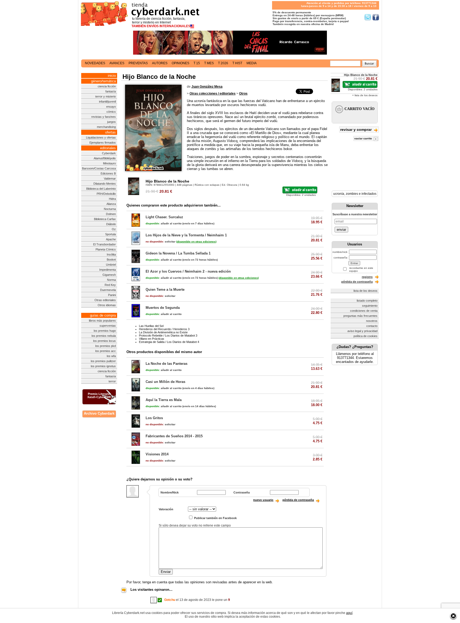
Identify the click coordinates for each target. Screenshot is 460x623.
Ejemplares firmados (102, 142)
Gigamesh (109, 274)
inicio (112, 76)
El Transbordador (104, 244)
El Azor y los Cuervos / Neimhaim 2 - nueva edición (188, 271)
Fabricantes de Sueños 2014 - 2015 (174, 436)
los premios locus (104, 340)
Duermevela (108, 290)
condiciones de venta (363, 310)
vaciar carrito (363, 138)
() (196, 241)
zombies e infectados (361, 194)
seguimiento (369, 305)
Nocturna (110, 209)
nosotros (371, 320)
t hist (237, 63)
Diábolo (111, 224)
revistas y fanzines (103, 116)
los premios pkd (105, 345)
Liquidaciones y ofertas (101, 137)
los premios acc (105, 351)
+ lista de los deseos (364, 95)
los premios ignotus (103, 366)
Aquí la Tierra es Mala (164, 400)
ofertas (110, 132)
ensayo (111, 106)
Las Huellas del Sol (151, 325)
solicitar (160, 241)
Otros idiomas (107, 305)
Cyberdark (109, 153)
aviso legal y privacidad (362, 331)
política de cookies (365, 336)
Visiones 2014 (157, 454)
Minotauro (109, 163)
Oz (114, 229)
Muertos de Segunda (163, 308)
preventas (138, 63)
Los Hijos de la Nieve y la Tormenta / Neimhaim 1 (186, 235)
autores (159, 63)
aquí (349, 613)
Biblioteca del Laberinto (101, 188)
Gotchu (169, 600)
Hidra (112, 198)
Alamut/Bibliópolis (105, 158)
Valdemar (110, 178)
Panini (112, 295)
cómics (111, 111)
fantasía (110, 91)
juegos (111, 121)
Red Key (110, 284)
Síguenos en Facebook (375, 17)
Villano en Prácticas (151, 338)
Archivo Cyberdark (99, 413)
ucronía (338, 194)
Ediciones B (108, 173)
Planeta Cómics (106, 249)
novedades (95, 63)
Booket (111, 259)
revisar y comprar (356, 129)
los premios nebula (104, 335)
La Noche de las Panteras (166, 364)
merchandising (106, 126)
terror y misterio (105, 96)
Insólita (111, 254)
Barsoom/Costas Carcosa (99, 168)
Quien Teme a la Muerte (165, 290)
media (252, 63)
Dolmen (111, 214)
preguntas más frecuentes (360, 315)
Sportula (110, 234)
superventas (108, 325)
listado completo (367, 300)
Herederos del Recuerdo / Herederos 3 (164, 329)
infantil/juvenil (107, 101)
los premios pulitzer (103, 361)
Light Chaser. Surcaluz (164, 217)
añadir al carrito (164, 223)
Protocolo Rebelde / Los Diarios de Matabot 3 (168, 335)
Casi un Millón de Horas (165, 382)
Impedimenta (107, 269)
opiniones (180, 63)
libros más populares (102, 320)
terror (112, 381)
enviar (341, 230)
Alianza (111, 203)
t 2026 (223, 63)
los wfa (111, 356)
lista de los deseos (365, 290)
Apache (111, 239)
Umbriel (111, 264)
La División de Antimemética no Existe (163, 332)
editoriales (108, 148)
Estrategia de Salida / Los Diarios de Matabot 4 (169, 341)
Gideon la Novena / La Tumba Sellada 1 (178, 253)
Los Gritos (154, 418)
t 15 (197, 63)
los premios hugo (105, 330)
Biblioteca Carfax (105, 219)
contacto (371, 325)
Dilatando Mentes (104, 183)
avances (116, 63)
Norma (111, 279)
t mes (209, 63)
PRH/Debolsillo (106, 193)
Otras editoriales (105, 300)
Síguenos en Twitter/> (367, 17)
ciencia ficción (107, 86)
